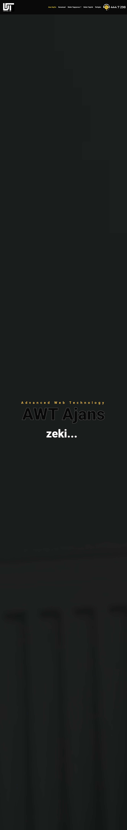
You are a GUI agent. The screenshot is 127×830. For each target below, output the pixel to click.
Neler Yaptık (88, 7)
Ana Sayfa (52, 7)
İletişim (98, 7)
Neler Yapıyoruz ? (74, 7)
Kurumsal (62, 7)
